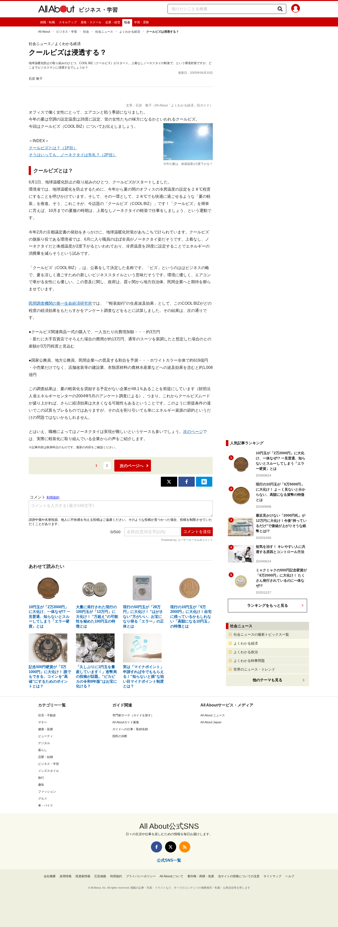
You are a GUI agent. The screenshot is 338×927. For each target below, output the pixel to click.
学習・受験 (141, 22)
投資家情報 (82, 876)
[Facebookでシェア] (186, 482)
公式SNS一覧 (169, 860)
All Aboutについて (171, 876)
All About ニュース (212, 715)
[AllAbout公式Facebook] (156, 846)
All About (44, 31)
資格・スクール (91, 22)
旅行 (41, 777)
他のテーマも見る (267, 680)
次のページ (193, 431)
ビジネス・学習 (98, 10)
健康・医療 (45, 729)
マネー (42, 722)
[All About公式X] (170, 846)
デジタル (44, 743)
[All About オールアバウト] (56, 9)
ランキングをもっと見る (267, 605)
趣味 (41, 784)
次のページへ (132, 466)
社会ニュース (104, 31)
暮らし (42, 750)
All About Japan (210, 722)
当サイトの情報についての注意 (239, 876)
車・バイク (45, 805)
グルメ (42, 798)
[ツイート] (169, 482)
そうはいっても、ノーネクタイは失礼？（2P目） (73, 155)
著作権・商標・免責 (200, 876)
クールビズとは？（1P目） (53, 148)
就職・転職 (47, 22)
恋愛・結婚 (45, 757)
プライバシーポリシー (141, 876)
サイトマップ (272, 876)
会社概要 (50, 876)
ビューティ (45, 736)
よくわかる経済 (129, 31)
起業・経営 (112, 22)
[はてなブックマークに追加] (204, 482)
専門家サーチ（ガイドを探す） (133, 715)
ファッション (47, 791)
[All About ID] (295, 9)
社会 (127, 22)
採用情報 (66, 876)
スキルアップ (68, 22)
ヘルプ (289, 876)
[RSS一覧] (184, 846)
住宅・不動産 (47, 715)
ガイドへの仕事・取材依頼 (130, 729)
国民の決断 (119, 736)
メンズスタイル (48, 771)
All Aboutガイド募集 (125, 722)
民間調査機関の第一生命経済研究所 (60, 303)
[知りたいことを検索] (280, 9)
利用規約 (116, 876)
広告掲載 (100, 876)
